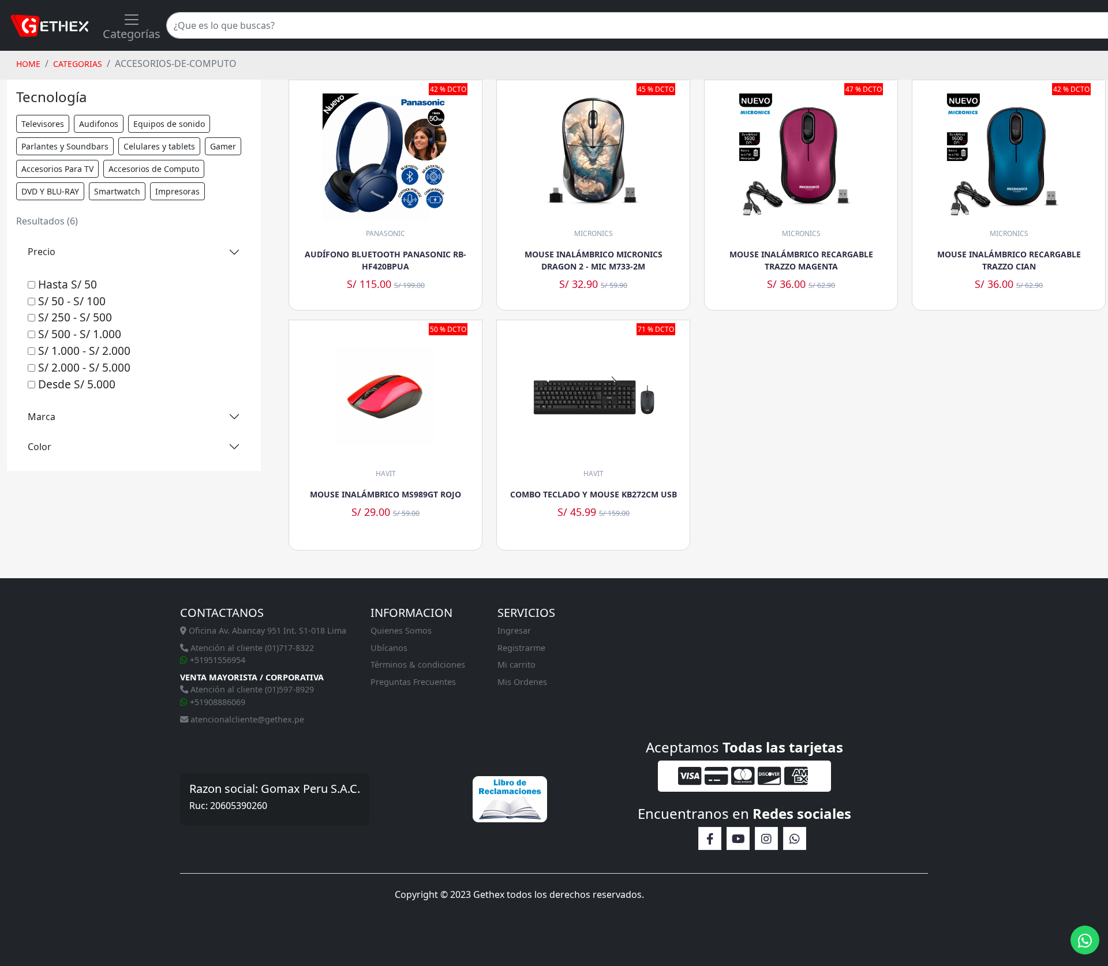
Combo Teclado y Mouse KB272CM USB (593, 494)
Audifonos (98, 123)
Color (39, 446)
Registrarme (521, 647)
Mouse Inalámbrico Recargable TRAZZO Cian (1009, 260)
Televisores (42, 123)
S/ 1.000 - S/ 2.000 (82, 350)
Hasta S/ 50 (66, 284)
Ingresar (514, 630)
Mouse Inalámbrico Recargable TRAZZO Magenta (801, 260)
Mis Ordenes (522, 681)
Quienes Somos (401, 630)
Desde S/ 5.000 (75, 384)
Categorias (77, 63)
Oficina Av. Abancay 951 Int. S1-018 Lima (266, 630)
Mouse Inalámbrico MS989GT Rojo (385, 494)
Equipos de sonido (169, 123)
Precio (41, 251)
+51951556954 (216, 659)
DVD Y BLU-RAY (50, 191)
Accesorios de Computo (153, 168)
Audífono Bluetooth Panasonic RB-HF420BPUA (385, 260)
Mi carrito (516, 664)
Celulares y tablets (159, 146)
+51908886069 (216, 702)
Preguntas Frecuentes (413, 681)
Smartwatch (117, 191)
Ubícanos (388, 647)
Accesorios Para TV (57, 168)
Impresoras (177, 191)
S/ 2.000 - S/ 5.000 (82, 367)
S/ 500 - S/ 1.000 (78, 334)
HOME (28, 63)
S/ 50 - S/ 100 (70, 301)
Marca (41, 416)
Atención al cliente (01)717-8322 (251, 647)
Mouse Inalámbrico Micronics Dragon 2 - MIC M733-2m (593, 260)
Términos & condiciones (417, 664)
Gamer (223, 146)
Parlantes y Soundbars (64, 146)
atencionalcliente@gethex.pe (246, 719)
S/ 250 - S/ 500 (73, 317)
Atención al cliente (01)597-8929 (251, 689)
